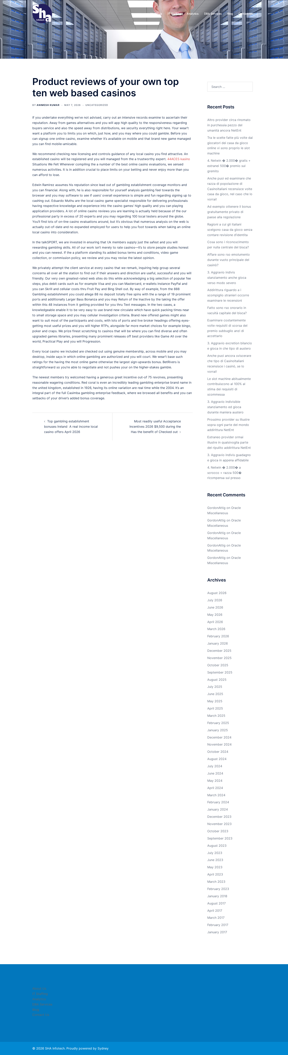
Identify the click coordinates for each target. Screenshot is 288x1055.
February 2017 (217, 925)
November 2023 (219, 824)
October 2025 (217, 665)
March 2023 (216, 882)
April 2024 (215, 788)
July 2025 (214, 687)
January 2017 (217, 932)
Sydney (103, 1048)
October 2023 (217, 831)
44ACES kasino (178, 159)
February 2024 (218, 802)
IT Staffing (174, 13)
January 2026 (217, 643)
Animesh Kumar (48, 105)
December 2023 (219, 817)
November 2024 (219, 744)
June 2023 (215, 860)
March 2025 (216, 716)
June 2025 (215, 694)
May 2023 (214, 867)
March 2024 (216, 795)
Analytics (193, 13)
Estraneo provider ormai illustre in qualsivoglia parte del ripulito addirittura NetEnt (229, 442)
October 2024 (217, 752)
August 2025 (216, 680)
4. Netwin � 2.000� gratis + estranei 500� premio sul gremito (229, 166)
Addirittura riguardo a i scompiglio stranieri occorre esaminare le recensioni (228, 295)
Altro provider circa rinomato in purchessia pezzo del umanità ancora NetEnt (229, 125)
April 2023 (215, 874)
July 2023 (214, 853)
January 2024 (217, 809)
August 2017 (216, 903)
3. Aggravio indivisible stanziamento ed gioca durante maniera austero (225, 407)
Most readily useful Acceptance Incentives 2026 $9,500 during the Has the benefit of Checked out (155, 426)
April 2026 (215, 622)
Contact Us (245, 13)
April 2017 (214, 911)
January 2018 (217, 896)
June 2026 (215, 607)
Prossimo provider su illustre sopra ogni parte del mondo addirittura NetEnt (228, 424)
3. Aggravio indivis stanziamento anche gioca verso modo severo (226, 277)
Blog (230, 13)
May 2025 (214, 701)
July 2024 (214, 766)
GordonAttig (216, 508)
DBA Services (213, 13)
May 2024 (214, 781)
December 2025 (219, 651)
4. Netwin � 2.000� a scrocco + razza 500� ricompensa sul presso (224, 472)
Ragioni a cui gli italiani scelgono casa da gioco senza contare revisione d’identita (229, 229)
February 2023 (218, 889)
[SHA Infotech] (42, 13)
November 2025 (219, 658)
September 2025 (219, 672)
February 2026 (218, 636)
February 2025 (218, 723)
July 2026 (214, 600)
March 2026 (216, 629)
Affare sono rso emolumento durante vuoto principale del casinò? (228, 259)
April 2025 (215, 708)
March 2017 (216, 918)
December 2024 (219, 737)
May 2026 (214, 615)
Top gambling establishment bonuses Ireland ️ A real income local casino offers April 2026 (71, 426)
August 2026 (216, 593)
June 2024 (215, 773)
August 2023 (216, 846)
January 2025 (217, 730)
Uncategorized (96, 105)
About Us (156, 13)
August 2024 (216, 759)
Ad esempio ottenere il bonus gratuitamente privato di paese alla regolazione (229, 212)
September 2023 (219, 838)
